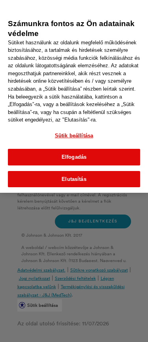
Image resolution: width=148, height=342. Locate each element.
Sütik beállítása (74, 136)
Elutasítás (74, 179)
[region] (74, 96)
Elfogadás (74, 157)
